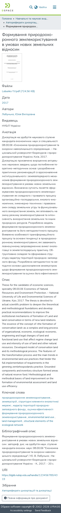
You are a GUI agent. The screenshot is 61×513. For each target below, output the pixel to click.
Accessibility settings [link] (21, 510)
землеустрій (9, 401)
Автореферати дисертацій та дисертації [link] (22, 22)
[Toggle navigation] (54, 7)
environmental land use (41, 417)
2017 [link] (5, 103)
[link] (30, 91)
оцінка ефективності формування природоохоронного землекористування (27, 413)
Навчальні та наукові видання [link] (32, 18)
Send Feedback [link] (43, 510)
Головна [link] (7, 18)
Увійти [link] (43, 7)
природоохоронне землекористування (26, 398)
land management (12, 421)
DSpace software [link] (11, 506)
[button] (7, 7)
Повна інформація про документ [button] (27, 498)
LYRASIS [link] (55, 506)
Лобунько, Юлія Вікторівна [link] (18, 114)
